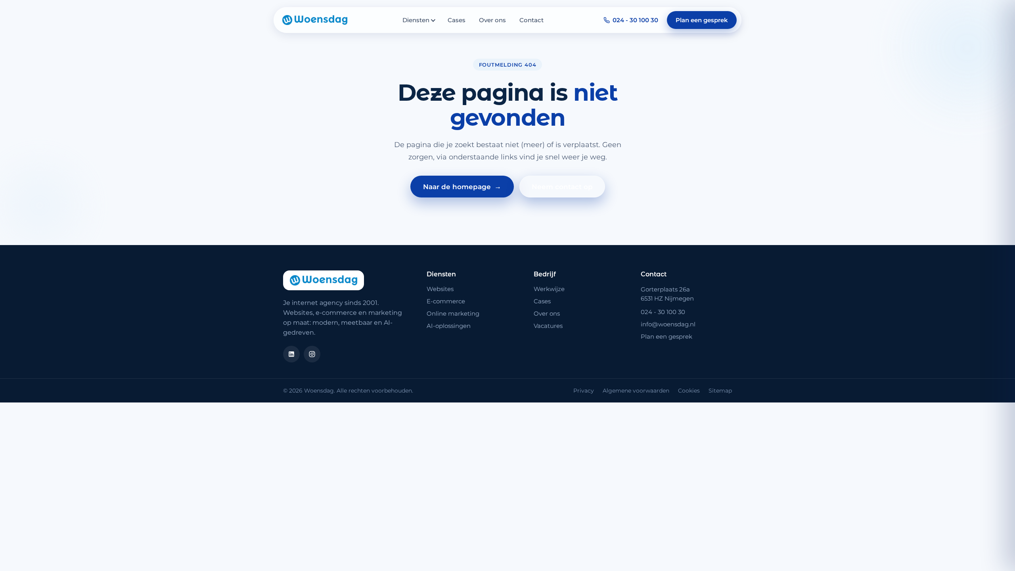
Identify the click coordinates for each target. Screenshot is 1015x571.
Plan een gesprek (702, 20)
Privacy (583, 390)
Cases (456, 20)
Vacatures (548, 326)
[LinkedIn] (291, 354)
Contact (531, 20)
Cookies (689, 390)
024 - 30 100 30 (635, 20)
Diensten (415, 20)
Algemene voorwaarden (636, 390)
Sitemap (720, 390)
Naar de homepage (462, 186)
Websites (440, 289)
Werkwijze (549, 289)
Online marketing (453, 313)
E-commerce (446, 301)
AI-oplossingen (449, 326)
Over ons (492, 20)
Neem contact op (562, 187)
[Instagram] (312, 354)
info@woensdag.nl (668, 324)
